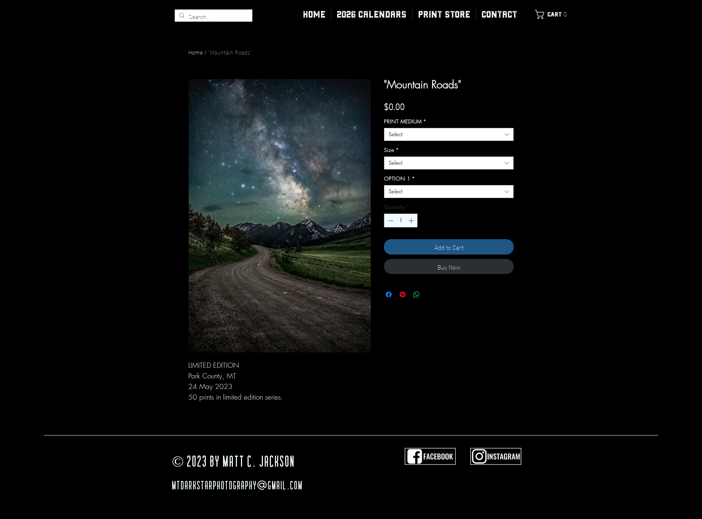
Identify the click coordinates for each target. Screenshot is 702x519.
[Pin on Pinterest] (402, 294)
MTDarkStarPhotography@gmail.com (237, 486)
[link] (552, 14)
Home (195, 52)
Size (391, 150)
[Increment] (412, 220)
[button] (444, 14)
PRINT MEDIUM (405, 121)
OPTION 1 (399, 178)
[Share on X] (430, 294)
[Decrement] (390, 220)
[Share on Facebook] (388, 294)
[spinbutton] (401, 220)
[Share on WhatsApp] (416, 294)
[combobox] (449, 134)
